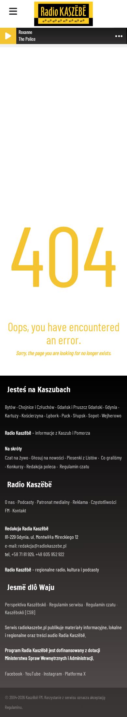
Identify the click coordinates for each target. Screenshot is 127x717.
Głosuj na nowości (47, 457)
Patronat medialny (53, 502)
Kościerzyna (32, 415)
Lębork (52, 415)
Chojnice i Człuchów (36, 407)
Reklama (80, 502)
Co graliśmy (111, 457)
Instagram (53, 673)
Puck (66, 415)
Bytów (10, 407)
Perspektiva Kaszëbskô (25, 604)
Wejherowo (111, 415)
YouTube (33, 673)
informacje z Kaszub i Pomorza (62, 432)
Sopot (93, 415)
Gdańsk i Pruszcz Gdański (79, 407)
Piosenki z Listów (82, 457)
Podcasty (26, 502)
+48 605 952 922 (49, 554)
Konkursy (15, 466)
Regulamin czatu (74, 466)
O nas (10, 502)
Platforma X (75, 673)
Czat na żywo (16, 457)
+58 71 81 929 (22, 554)
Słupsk (79, 415)
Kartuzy (12, 415)
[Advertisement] (63, 114)
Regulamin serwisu (66, 604)
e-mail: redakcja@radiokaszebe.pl (35, 545)
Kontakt (19, 510)
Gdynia (111, 407)
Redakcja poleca (41, 466)
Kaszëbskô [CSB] (20, 612)
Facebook (13, 673)
